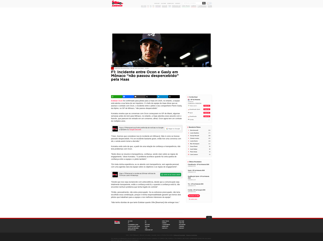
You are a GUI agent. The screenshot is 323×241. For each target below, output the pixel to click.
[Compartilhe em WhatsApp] (116, 96)
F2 (150, 6)
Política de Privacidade (179, 235)
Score (210, 6)
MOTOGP (147, 224)
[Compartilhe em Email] (139, 96)
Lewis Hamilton (194, 133)
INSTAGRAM (182, 224)
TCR (169, 6)
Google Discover (135, 129)
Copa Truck (186, 6)
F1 (148, 6)
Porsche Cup (176, 6)
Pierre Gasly (193, 151)
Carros (193, 6)
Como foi (206, 105)
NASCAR (164, 6)
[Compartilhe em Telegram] (162, 96)
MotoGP (158, 6)
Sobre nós (170, 3)
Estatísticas (132, 229)
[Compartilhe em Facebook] (128, 96)
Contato (177, 3)
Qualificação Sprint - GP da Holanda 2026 (198, 177)
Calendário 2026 (133, 224)
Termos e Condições (191, 235)
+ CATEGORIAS (202, 6)
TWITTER (181, 222)
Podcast (157, 3)
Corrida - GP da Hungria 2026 (196, 190)
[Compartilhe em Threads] (174, 96)
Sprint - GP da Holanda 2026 (196, 170)
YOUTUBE (181, 221)
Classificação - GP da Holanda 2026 (198, 164)
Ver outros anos (193, 199)
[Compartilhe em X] (151, 96)
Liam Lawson (194, 154)
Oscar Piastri (194, 146)
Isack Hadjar (193, 149)
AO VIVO (130, 221)
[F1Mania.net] (117, 3)
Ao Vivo (143, 6)
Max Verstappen (194, 143)
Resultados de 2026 (194, 195)
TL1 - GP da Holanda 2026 (195, 184)
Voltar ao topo (209, 218)
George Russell (194, 135)
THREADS (181, 226)
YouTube (163, 3)
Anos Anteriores (133, 228)
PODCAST (181, 228)
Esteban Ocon (117, 101)
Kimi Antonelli (194, 130)
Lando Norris (194, 141)
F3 (153, 6)
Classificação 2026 (134, 226)
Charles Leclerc (194, 138)
